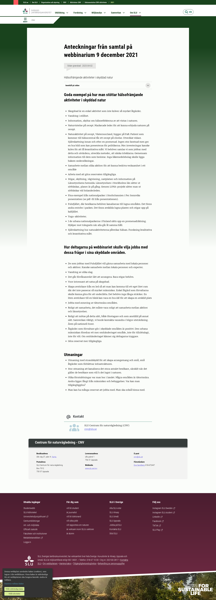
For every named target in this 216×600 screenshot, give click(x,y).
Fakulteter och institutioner (35, 533)
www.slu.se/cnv (91, 468)
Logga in (27, 542)
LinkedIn (156, 516)
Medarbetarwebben (32, 537)
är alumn (70, 533)
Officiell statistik (31, 529)
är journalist (71, 512)
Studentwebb (29, 508)
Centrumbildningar (32, 521)
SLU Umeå (114, 516)
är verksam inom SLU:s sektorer (80, 529)
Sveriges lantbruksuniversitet (41, 11)
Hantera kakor (65, 563)
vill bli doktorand (73, 516)
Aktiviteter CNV (75, 2)
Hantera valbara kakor (14, 584)
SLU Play (156, 530)
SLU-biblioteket (30, 512)
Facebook (156, 521)
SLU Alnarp (114, 512)
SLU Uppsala (115, 520)
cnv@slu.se (90, 429)
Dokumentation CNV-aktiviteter (96, 2)
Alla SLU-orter (115, 508)
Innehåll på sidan (72, 85)
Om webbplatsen (50, 563)
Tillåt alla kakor (14, 594)
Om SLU (35, 2)
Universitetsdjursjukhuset (35, 516)
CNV (64, 2)
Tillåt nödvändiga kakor (14, 589)
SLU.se (25, 2)
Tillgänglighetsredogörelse (85, 563)
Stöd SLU (113, 533)
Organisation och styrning (50, 2)
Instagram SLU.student (162, 512)
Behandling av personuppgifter (111, 563)
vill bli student (72, 508)
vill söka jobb (72, 520)
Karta (54, 457)
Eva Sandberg (139, 465)
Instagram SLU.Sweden (162, 508)
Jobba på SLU (116, 525)
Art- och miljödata (31, 525)
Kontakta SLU (115, 529)
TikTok (155, 525)
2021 (112, 2)
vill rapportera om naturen (77, 525)
